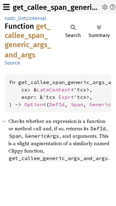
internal (37, 18)
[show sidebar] (6, 7)
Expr (64, 97)
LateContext (54, 89)
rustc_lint (15, 18)
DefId (57, 104)
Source (12, 63)
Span (77, 104)
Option (33, 104)
